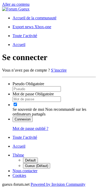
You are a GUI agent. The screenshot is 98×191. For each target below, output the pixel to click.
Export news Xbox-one (32, 27)
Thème (18, 155)
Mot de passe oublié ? (30, 128)
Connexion (23, 119)
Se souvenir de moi (28, 109)
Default (30, 160)
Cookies (19, 175)
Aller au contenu (16, 4)
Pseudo (28, 84)
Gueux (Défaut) (36, 166)
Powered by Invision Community (58, 184)
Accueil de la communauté (34, 18)
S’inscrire (59, 70)
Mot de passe (33, 94)
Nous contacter (25, 171)
